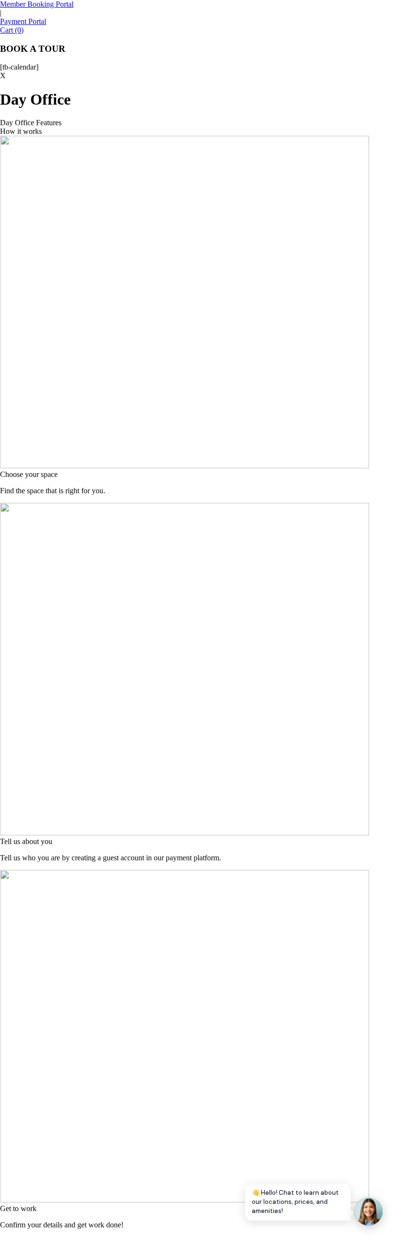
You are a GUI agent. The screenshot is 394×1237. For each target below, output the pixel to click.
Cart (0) (12, 30)
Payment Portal (23, 21)
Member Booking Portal (37, 4)
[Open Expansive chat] (368, 1211)
